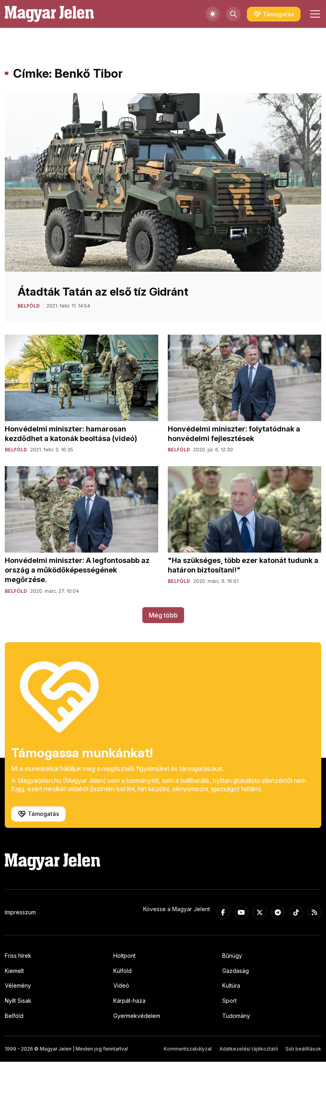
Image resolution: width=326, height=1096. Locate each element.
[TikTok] (296, 912)
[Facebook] (223, 912)
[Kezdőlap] (49, 14)
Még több (163, 615)
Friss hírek (18, 955)
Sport (229, 1000)
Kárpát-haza (129, 1000)
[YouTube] (241, 912)
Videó (121, 985)
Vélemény (18, 985)
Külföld (122, 970)
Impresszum (20, 912)
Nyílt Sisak (18, 1000)
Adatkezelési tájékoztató (248, 1049)
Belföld (14, 1015)
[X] (259, 912)
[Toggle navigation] (314, 14)
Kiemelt (14, 970)
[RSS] (314, 912)
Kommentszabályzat (188, 1049)
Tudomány (236, 1015)
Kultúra (231, 985)
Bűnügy (232, 955)
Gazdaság (235, 970)
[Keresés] (233, 14)
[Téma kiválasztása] (213, 14)
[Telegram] (278, 912)
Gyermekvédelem (136, 1015)
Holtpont (124, 955)
